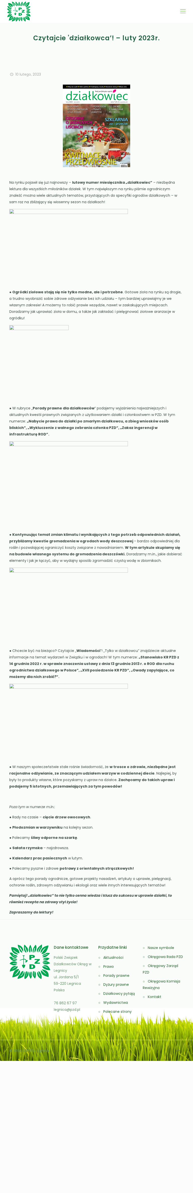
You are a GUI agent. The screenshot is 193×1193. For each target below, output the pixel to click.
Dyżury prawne (116, 984)
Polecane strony (117, 1011)
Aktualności (113, 957)
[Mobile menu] (183, 11)
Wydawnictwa (115, 1002)
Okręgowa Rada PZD (165, 956)
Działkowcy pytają (119, 993)
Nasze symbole (161, 947)
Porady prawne (116, 975)
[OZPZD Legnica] (19, 11)
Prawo (108, 966)
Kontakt (154, 996)
